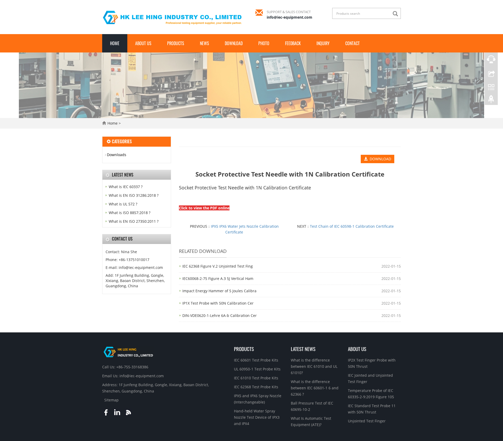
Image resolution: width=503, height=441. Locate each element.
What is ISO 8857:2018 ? (129, 212)
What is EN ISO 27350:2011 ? (133, 221)
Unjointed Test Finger (367, 420)
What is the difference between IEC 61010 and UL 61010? (314, 366)
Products (175, 43)
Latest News (303, 348)
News (204, 43)
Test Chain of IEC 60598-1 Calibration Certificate (352, 226)
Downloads (116, 154)
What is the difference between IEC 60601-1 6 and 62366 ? (314, 388)
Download (234, 43)
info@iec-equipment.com (289, 17)
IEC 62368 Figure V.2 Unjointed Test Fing (217, 266)
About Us (143, 43)
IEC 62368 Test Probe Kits (256, 386)
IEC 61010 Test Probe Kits (256, 377)
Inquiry (323, 43)
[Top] (491, 100)
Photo (263, 43)
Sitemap (111, 399)
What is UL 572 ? (123, 203)
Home (114, 43)
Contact (352, 43)
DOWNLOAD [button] (379, 158)
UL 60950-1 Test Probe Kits (257, 368)
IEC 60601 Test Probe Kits (256, 360)
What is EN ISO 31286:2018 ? (133, 195)
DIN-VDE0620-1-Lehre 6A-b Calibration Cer (219, 315)
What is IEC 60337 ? (126, 186)
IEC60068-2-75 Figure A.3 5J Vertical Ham (217, 278)
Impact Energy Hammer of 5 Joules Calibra (219, 290)
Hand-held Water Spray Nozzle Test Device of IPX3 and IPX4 (257, 417)
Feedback (293, 43)
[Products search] (397, 13)
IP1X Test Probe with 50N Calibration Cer (218, 303)
